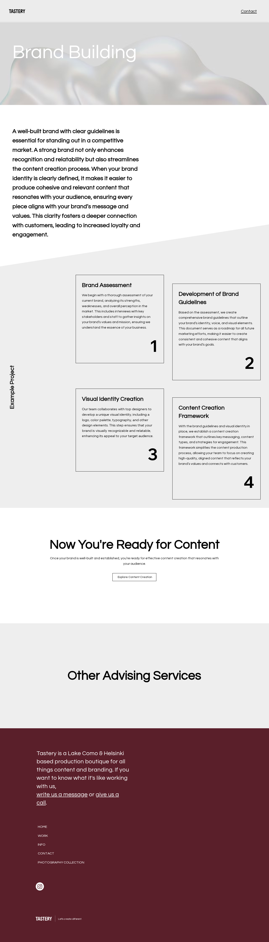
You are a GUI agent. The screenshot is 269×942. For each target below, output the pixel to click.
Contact (249, 11)
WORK (43, 835)
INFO (41, 844)
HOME (42, 826)
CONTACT (46, 853)
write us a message (62, 794)
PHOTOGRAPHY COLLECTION (61, 862)
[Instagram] (40, 886)
